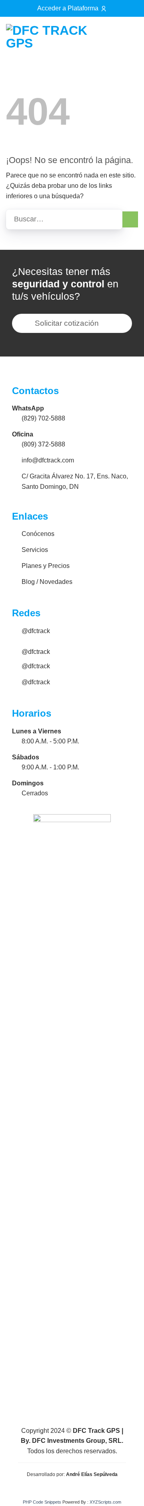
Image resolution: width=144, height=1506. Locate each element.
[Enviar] (130, 219)
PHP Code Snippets (42, 1502)
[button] (128, 37)
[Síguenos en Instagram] (107, 38)
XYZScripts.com (105, 1502)
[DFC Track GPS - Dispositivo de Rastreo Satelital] (52, 37)
